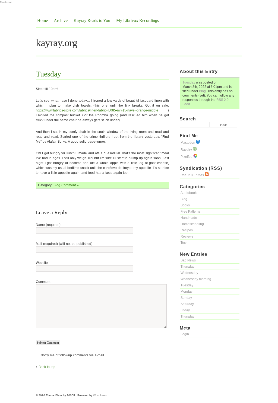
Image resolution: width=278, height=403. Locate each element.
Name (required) (48, 225)
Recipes (187, 230)
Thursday (187, 266)
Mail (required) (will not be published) (64, 244)
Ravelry (187, 150)
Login (185, 334)
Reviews (187, 236)
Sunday (186, 298)
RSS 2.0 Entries (193, 175)
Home (42, 20)
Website (42, 263)
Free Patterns (190, 211)
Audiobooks (189, 193)
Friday (185, 310)
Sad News (188, 260)
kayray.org (56, 42)
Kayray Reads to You (92, 20)
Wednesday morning (196, 279)
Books (185, 205)
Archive (61, 20)
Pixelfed (187, 157)
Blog (202, 91)
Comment (43, 282)
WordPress (100, 395)
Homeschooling (192, 224)
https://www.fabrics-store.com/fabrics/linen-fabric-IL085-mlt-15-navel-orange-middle (97, 110)
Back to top (47, 367)
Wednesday (189, 273)
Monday (186, 291)
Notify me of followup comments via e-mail (72, 355)
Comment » (70, 185)
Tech (184, 243)
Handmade (189, 218)
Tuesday (188, 82)
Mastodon (6, 2)
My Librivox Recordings (137, 20)
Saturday (187, 304)
